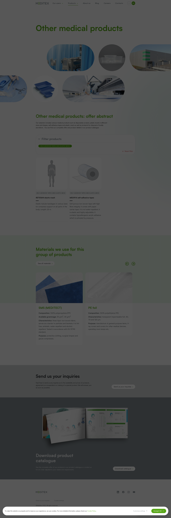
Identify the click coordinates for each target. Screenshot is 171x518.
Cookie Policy (91, 511)
